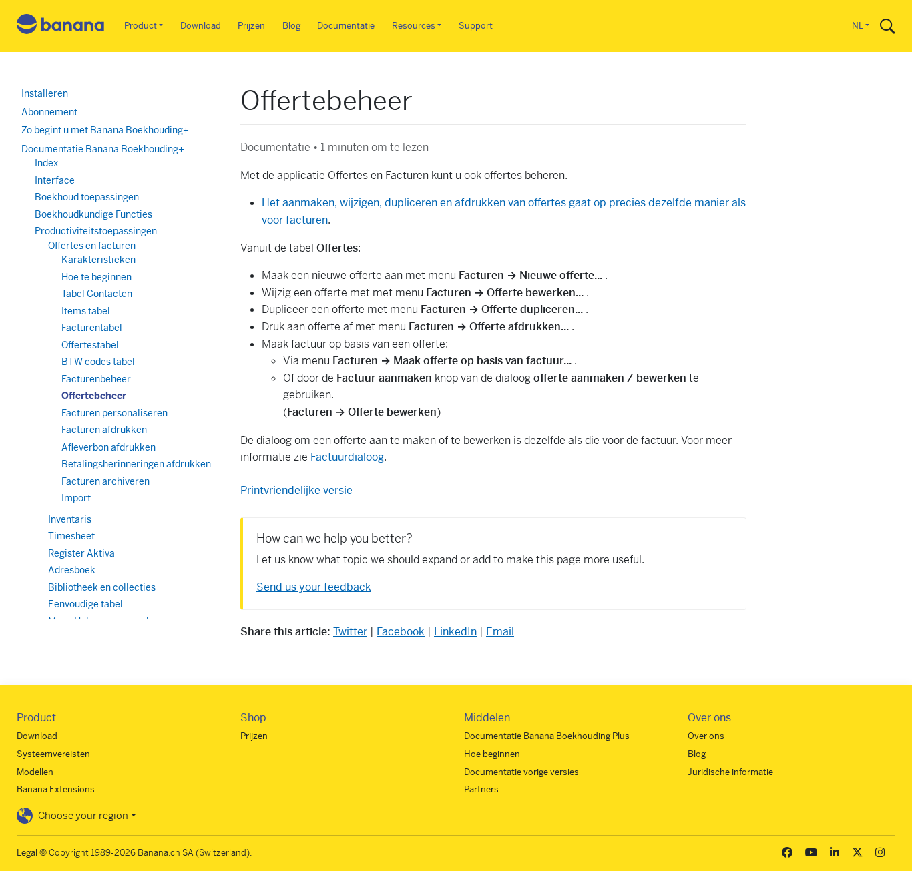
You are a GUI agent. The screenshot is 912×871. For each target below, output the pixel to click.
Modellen (35, 772)
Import (76, 498)
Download (200, 25)
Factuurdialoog (347, 457)
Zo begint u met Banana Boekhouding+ (105, 130)
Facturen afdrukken (104, 430)
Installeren (44, 93)
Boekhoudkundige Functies (93, 214)
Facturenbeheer (96, 379)
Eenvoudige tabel (85, 604)
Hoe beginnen (492, 754)
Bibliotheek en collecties (102, 587)
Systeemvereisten (53, 754)
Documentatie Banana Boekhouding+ (102, 149)
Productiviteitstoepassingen (96, 231)
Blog (291, 25)
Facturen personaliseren (114, 413)
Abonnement (49, 112)
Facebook (401, 632)
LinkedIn (455, 632)
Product (140, 25)
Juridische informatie (730, 772)
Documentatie (346, 25)
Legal (27, 852)
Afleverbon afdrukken (108, 447)
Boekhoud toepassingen (87, 197)
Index (46, 163)
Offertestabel (90, 345)
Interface (55, 180)
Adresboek (71, 570)
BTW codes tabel (98, 362)
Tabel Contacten (96, 294)
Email (500, 632)
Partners (481, 789)
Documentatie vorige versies (521, 772)
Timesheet (71, 536)
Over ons (706, 736)
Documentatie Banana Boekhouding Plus (547, 736)
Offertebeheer (93, 396)
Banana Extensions (56, 789)
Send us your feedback (313, 587)
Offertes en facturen (92, 246)
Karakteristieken (98, 260)
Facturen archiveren (105, 481)
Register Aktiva (81, 553)
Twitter (350, 632)
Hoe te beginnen (96, 277)
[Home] (61, 26)
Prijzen (251, 25)
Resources (413, 25)
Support (476, 25)
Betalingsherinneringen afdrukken (136, 464)
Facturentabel (91, 328)
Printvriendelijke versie (296, 490)
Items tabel (85, 311)
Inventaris (69, 519)
